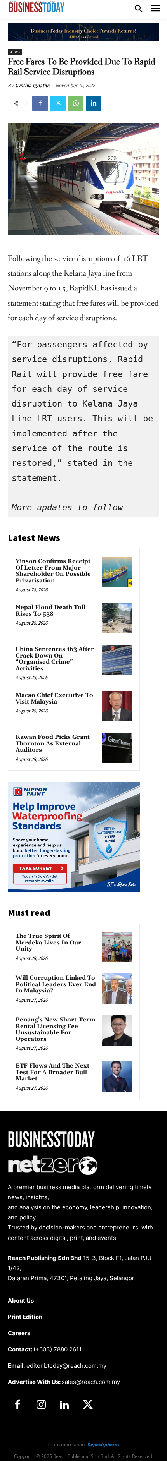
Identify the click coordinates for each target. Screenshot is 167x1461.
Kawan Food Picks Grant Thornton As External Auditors (53, 743)
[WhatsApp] (76, 103)
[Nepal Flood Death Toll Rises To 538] (117, 618)
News (15, 52)
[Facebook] (40, 103)
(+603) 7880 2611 (57, 1349)
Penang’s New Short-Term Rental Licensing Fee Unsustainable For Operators (55, 1029)
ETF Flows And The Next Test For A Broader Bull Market (52, 1072)
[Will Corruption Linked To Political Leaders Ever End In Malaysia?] (117, 988)
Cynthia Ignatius (32, 85)
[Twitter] (58, 103)
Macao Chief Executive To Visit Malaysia (54, 699)
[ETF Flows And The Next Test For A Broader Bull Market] (117, 1076)
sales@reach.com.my (91, 1381)
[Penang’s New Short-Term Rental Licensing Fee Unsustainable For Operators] (117, 1030)
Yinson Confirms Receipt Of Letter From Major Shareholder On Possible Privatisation (53, 571)
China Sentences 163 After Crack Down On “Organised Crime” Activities (55, 659)
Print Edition (25, 1316)
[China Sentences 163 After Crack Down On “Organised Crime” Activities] (117, 660)
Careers (19, 1333)
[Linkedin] (93, 103)
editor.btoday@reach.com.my (66, 1365)
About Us (21, 1300)
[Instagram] (40, 1405)
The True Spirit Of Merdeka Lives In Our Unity (48, 942)
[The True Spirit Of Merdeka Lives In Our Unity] (117, 947)
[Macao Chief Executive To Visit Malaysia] (117, 706)
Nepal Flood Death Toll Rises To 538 (50, 611)
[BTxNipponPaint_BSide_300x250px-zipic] (74, 890)
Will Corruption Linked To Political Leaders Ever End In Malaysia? (56, 984)
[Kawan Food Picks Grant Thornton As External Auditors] (117, 748)
